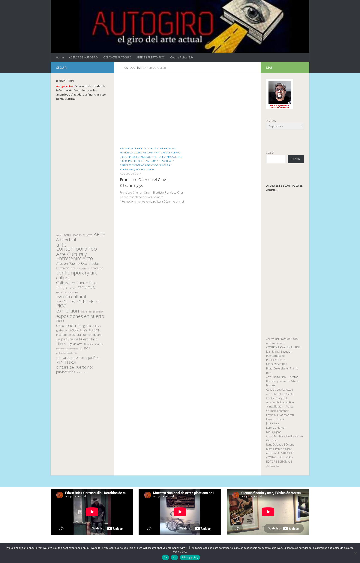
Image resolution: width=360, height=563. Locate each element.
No (174, 557)
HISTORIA (148, 152)
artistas (94, 263)
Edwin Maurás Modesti (280, 415)
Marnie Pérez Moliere (279, 449)
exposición (66, 325)
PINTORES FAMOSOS (140, 157)
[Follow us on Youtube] (106, 67)
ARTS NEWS (126, 148)
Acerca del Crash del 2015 (282, 339)
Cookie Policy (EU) (181, 57)
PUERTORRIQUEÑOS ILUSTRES (137, 169)
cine (73, 268)
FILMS (172, 148)
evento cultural (71, 297)
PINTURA (165, 165)
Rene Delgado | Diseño (280, 444)
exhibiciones (86, 311)
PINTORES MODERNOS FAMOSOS (139, 165)
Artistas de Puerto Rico (280, 402)
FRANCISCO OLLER (130, 152)
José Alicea (272, 423)
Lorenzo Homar (275, 427)
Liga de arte (75, 344)
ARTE (99, 234)
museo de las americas (67, 348)
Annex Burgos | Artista (279, 406)
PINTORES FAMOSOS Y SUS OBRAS (152, 161)
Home (60, 57)
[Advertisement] (82, 166)
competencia (83, 268)
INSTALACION (91, 330)
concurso (97, 268)
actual (59, 235)
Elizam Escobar (275, 419)
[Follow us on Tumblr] (100, 67)
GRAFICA (74, 330)
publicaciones (65, 372)
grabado (61, 330)
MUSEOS (85, 348)
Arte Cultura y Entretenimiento (74, 256)
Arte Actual (66, 240)
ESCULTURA (87, 288)
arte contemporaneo (76, 246)
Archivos (271, 120)
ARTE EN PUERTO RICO (150, 57)
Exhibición (98, 311)
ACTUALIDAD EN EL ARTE (78, 235)
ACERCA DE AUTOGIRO (83, 57)
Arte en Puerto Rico (71, 263)
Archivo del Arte (275, 343)
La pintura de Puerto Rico (77, 339)
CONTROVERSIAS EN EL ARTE (283, 347)
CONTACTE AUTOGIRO (117, 57)
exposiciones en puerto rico (80, 318)
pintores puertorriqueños (77, 357)
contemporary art (76, 273)
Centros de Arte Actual (279, 389)
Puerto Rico (82, 372)
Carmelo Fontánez (277, 411)
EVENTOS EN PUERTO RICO (78, 303)
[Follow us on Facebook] (88, 67)
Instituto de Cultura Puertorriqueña (78, 334)
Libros (61, 344)
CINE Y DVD (141, 148)
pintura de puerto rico (74, 367)
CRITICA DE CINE (158, 148)
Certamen (62, 268)
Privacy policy (190, 557)
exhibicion (67, 311)
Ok (165, 557)
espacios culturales (67, 292)
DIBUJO (61, 288)
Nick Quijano (273, 432)
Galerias (96, 325)
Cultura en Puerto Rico (76, 283)
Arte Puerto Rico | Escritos (282, 377)
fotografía (84, 326)
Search (270, 152)
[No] (355, 553)
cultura (63, 278)
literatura (89, 344)
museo (99, 344)
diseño (72, 288)
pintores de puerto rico (66, 352)
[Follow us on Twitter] (94, 67)
